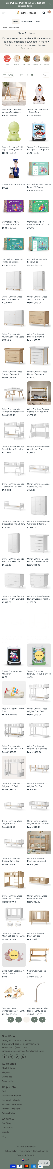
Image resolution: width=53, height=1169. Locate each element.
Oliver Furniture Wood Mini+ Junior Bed (37, 897)
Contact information (26, 1155)
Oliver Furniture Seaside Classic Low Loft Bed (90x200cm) (13, 485)
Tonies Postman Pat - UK (13, 184)
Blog (4, 1136)
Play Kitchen (27, 64)
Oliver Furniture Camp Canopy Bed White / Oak (38, 637)
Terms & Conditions (11, 1108)
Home (4, 27)
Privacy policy (25, 1151)
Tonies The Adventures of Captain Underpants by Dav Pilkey (38, 148)
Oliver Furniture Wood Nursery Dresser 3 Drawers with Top (12, 372)
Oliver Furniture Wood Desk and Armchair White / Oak (14, 410)
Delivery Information (11, 1095)
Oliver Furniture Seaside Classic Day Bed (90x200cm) (38, 485)
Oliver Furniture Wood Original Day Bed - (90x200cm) (37, 784)
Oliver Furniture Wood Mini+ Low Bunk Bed (37, 859)
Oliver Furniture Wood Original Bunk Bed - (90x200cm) (37, 710)
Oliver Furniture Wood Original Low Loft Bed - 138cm (37, 747)
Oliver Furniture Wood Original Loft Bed (12, 784)
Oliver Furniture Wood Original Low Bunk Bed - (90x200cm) (13, 747)
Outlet (7, 64)
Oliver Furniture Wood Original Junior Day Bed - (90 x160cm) (38, 822)
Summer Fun (8, 1081)
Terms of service (40, 1151)
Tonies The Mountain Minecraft (11, 672)
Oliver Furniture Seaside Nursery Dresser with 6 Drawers (38, 597)
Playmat (17, 64)
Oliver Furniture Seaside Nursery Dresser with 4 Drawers (38, 560)
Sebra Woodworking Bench (36, 972)
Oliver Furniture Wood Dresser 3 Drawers (37, 335)
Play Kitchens (8, 1068)
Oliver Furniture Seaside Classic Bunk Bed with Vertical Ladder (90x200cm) (38, 410)
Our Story (6, 1123)
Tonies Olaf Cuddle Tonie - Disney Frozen (38, 110)
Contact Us (7, 1127)
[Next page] (42, 1020)
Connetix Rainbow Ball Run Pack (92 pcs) (12, 260)
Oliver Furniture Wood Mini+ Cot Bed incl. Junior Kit (14, 934)
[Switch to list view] (22, 75)
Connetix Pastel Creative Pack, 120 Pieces (39, 185)
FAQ (4, 1091)
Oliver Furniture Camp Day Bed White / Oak (12, 637)
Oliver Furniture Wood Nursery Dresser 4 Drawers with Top (37, 372)
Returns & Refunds (11, 1100)
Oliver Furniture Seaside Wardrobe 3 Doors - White (38, 522)
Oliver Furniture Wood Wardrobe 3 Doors (12, 298)
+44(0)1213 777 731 (18, 1047)
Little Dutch (37, 64)
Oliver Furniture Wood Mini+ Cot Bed (37, 934)
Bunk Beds (7, 1076)
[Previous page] (10, 1020)
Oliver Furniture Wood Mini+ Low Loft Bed (12, 897)
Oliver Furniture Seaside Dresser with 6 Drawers (13, 597)
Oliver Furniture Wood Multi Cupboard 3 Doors (13, 335)
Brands (5, 1132)
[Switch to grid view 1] (27, 75)
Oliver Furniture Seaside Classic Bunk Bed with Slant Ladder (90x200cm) (13, 447)
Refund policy (11, 1151)
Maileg (46, 64)
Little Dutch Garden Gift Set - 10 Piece (13, 972)
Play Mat (6, 1072)
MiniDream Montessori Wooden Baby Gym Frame (12, 110)
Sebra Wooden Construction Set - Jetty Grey (13, 1009)
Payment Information (12, 1104)
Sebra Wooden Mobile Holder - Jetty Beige (37, 1009)
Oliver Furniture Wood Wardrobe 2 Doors (37, 298)
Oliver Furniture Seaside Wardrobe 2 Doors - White (13, 560)
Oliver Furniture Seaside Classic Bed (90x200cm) (14, 522)
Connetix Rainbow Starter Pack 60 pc (11, 223)
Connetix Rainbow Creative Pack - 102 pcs (38, 223)
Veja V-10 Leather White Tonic (13, 710)
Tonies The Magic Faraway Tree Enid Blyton (39, 672)
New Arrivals (14, 27)
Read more (26, 48)
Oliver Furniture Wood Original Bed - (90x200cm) (12, 822)
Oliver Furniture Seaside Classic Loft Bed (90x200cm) (38, 447)
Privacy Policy (8, 1113)
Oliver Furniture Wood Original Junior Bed (12, 859)
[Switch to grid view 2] (31, 75)
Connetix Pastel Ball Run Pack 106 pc (38, 260)
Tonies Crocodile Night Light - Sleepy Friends (12, 148)
